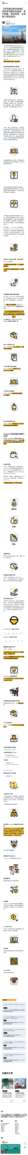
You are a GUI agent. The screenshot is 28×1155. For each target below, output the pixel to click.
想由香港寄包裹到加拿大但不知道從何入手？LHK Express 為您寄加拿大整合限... (12, 1035)
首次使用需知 (17, 1133)
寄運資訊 (16, 1127)
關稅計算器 (17, 1124)
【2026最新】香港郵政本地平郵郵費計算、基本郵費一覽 (13, 1005)
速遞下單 (16, 1123)
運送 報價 (17, 1126)
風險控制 (16, 1128)
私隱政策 (16, 1148)
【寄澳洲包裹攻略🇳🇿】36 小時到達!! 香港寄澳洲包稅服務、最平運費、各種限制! (13, 1042)
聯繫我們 (2, 1127)
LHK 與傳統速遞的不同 (5, 1123)
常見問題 (2, 1126)
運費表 (16, 1131)
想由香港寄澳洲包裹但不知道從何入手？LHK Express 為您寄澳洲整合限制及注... (13, 1048)
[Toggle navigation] (25, 2)
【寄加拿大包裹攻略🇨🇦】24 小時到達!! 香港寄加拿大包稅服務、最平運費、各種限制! (13, 1030)
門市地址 (16, 1132)
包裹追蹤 (16, 1129)
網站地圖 (2, 1131)
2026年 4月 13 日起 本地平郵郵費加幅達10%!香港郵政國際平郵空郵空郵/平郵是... (13, 1010)
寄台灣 (5, 1020)
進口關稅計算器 (4, 1124)
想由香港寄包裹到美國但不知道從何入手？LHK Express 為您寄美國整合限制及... (13, 1060)
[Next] (24, 1076)
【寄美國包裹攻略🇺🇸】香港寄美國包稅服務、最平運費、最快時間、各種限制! (13, 1055)
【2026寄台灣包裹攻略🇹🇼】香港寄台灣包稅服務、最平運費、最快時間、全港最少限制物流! (13, 1017)
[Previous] (20, 1076)
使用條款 (6, 1149)
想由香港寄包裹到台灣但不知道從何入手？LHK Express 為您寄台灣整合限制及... (13, 1023)
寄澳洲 (5, 1045)
